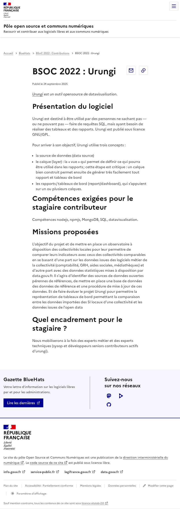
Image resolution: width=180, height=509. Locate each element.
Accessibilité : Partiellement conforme (49, 486)
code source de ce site (46, 463)
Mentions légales (90, 486)
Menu (173, 6)
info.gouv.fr (12, 472)
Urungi (37, 94)
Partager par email (131, 70)
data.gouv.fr (110, 472)
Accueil (8, 53)
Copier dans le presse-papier (143, 70)
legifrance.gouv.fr (78, 472)
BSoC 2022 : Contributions (52, 53)
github (108, 404)
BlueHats (24, 53)
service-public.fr (43, 472)
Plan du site (11, 486)
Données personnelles (122, 486)
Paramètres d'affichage (31, 494)
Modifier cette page (160, 486)
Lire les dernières (21, 402)
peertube (121, 395)
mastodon (108, 395)
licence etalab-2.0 (93, 503)
